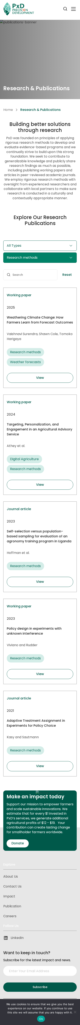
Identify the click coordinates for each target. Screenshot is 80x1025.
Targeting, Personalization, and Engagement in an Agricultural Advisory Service (39, 429)
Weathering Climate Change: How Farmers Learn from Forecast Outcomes (40, 320)
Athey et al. (16, 445)
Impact (9, 896)
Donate (17, 843)
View (40, 377)
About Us (10, 876)
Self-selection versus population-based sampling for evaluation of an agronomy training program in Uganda (39, 536)
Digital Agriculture (24, 459)
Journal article (19, 509)
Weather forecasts (25, 362)
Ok (41, 1018)
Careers (9, 916)
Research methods (25, 352)
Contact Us (12, 886)
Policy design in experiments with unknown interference (34, 631)
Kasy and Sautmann (23, 737)
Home (8, 109)
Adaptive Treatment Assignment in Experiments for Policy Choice (36, 723)
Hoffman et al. (18, 552)
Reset (67, 274)
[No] (75, 1012)
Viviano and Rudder (22, 645)
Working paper (19, 295)
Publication (12, 906)
